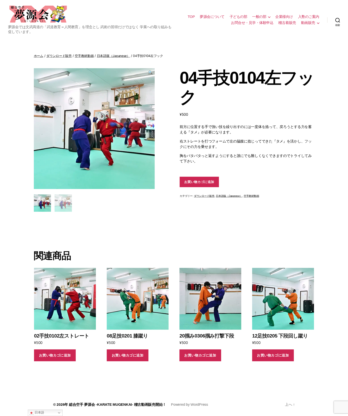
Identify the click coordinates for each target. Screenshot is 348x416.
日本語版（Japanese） (113, 56)
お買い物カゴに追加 (199, 182)
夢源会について (212, 17)
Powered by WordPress (189, 405)
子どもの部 (238, 17)
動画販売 (308, 23)
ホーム (38, 56)
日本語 (39, 412)
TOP (191, 17)
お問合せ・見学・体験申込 (252, 23)
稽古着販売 (287, 23)
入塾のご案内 (308, 17)
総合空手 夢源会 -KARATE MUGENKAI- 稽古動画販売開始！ (117, 405)
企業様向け (284, 17)
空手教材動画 (84, 56)
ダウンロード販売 (59, 56)
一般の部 (259, 17)
